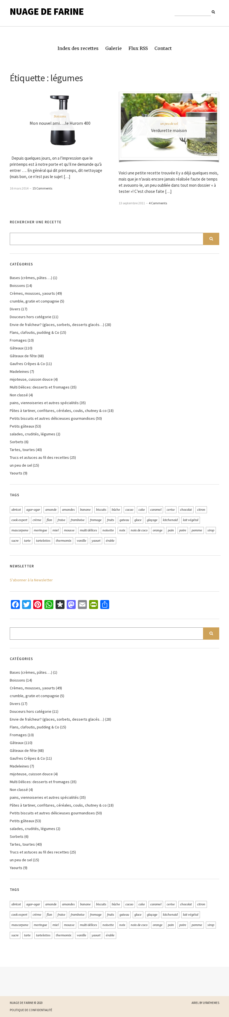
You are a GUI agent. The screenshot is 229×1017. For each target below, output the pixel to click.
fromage (96, 520)
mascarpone (19, 530)
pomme (197, 530)
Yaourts (16, 473)
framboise (78, 520)
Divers (15, 308)
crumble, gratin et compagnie (34, 301)
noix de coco (139, 530)
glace (138, 520)
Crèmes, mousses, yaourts (32, 293)
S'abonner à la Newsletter (31, 579)
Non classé (19, 394)
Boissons (60, 116)
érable (110, 541)
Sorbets (16, 441)
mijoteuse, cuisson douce (31, 379)
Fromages (18, 340)
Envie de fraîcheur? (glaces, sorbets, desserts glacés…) (57, 324)
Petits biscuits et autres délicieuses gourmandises (52, 418)
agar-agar (33, 510)
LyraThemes (211, 1003)
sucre (15, 541)
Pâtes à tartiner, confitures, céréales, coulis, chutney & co (58, 410)
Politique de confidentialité (31, 1010)
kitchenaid (170, 520)
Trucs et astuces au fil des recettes (39, 457)
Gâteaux (16, 348)
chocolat (186, 510)
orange (158, 530)
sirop (210, 530)
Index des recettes (78, 48)
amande (51, 510)
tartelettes (43, 541)
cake (142, 510)
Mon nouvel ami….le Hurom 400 (60, 123)
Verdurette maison (169, 130)
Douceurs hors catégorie (30, 316)
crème (37, 520)
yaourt (96, 541)
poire (182, 530)
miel (56, 530)
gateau (124, 520)
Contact (163, 48)
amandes (68, 510)
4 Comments (158, 203)
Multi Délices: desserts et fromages (40, 387)
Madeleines (19, 371)
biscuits (101, 510)
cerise (171, 510)
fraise (61, 520)
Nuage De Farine (47, 11)
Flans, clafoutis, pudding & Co (34, 332)
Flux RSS (138, 48)
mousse (69, 530)
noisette (108, 530)
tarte (27, 541)
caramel (155, 510)
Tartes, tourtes (22, 449)
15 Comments (42, 188)
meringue (40, 530)
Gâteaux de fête (23, 355)
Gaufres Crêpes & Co (27, 363)
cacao (129, 510)
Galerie (113, 48)
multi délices (88, 530)
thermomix (63, 541)
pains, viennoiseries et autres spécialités (44, 402)
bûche (116, 510)
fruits (110, 520)
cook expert (19, 520)
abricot (16, 510)
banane (85, 510)
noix (122, 530)
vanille (81, 541)
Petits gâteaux (22, 426)
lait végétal (190, 520)
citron (201, 510)
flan (49, 520)
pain (171, 530)
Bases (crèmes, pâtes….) (31, 277)
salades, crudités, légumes (32, 433)
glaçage (152, 520)
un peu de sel (169, 124)
